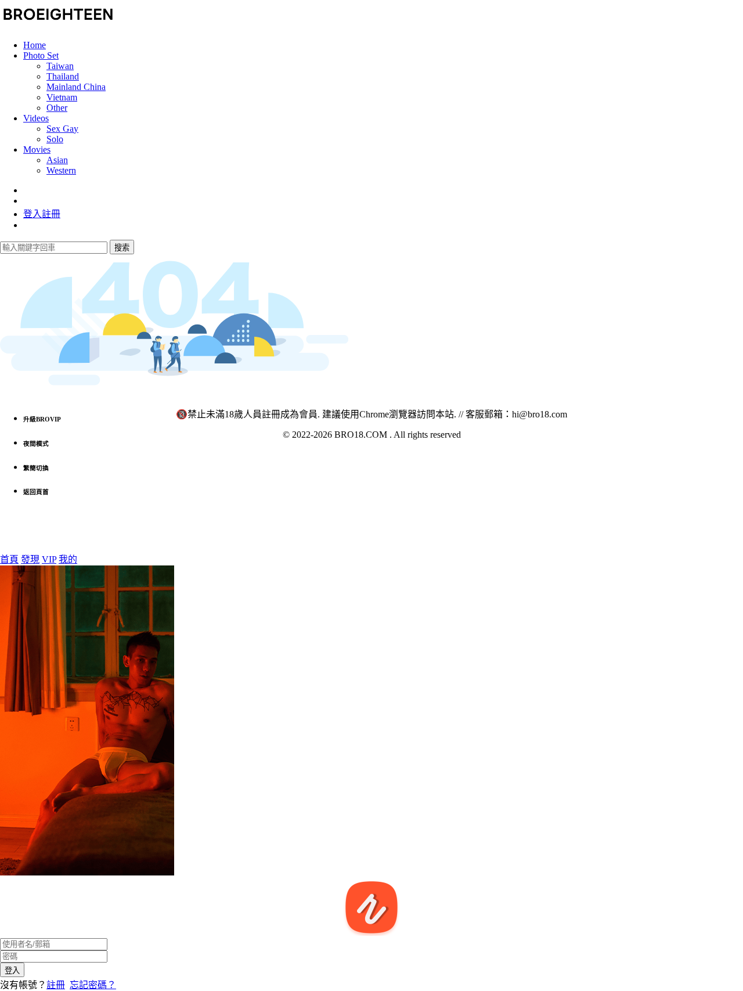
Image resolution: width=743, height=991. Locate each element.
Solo (54, 139)
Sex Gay (62, 129)
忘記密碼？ (93, 985)
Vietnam (61, 97)
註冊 (55, 985)
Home (34, 45)
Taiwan (60, 66)
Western (61, 170)
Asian (57, 160)
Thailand (62, 76)
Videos (36, 118)
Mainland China (76, 87)
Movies (37, 149)
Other (56, 108)
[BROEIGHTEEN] (58, 25)
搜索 (121, 247)
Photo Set (41, 55)
